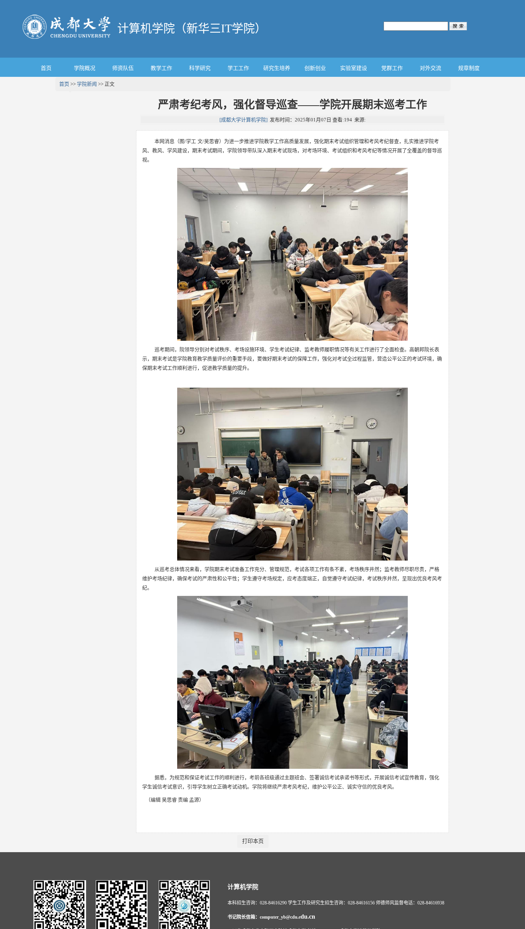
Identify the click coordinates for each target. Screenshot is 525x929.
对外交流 (430, 68)
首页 (46, 68)
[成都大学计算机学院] (243, 120)
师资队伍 (123, 68)
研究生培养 (276, 68)
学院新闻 (87, 84)
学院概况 (84, 68)
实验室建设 (353, 68)
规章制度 (469, 68)
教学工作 (161, 68)
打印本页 (253, 841)
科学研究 (200, 68)
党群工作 (392, 68)
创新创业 (315, 68)
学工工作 (238, 68)
